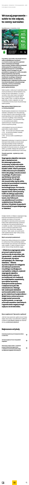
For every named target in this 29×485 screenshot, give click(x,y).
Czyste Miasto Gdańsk (13, 320)
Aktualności (11, 5)
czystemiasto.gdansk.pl (12, 322)
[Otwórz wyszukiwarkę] (26, 482)
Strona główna (5, 5)
